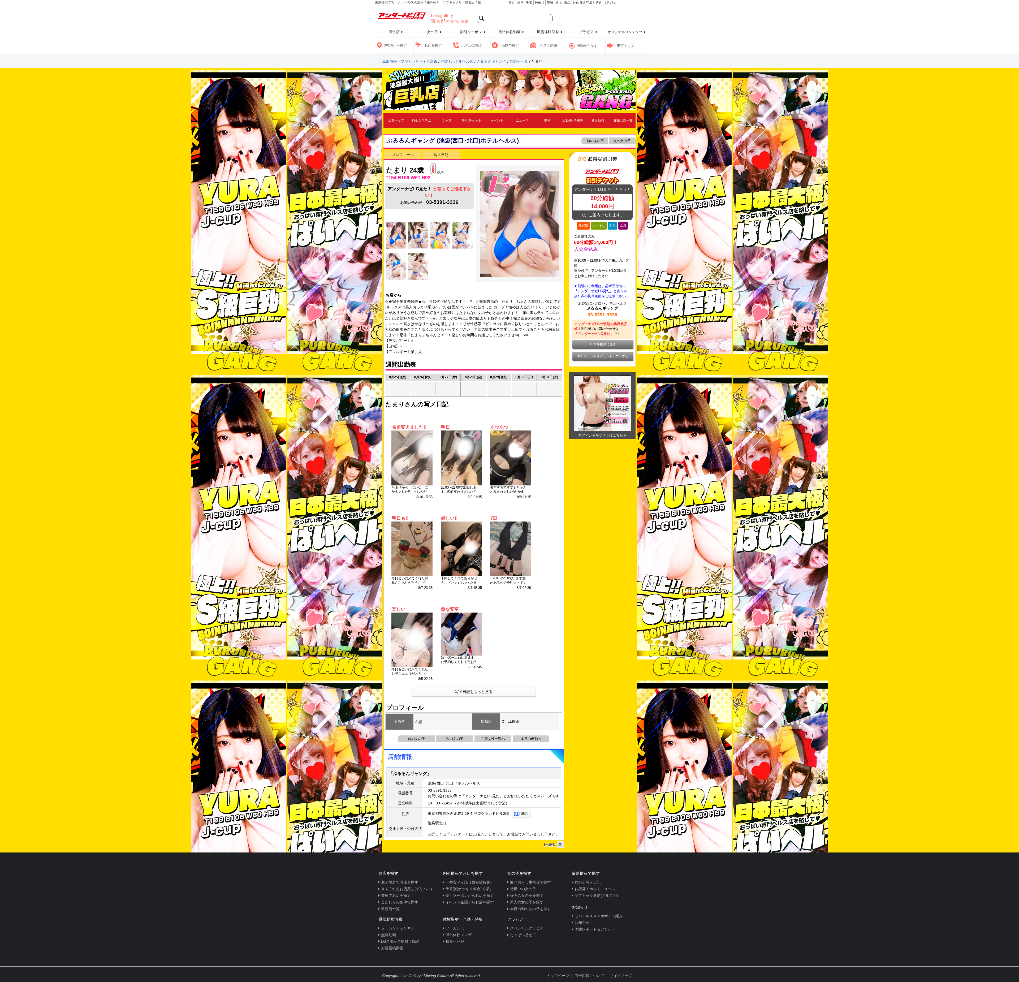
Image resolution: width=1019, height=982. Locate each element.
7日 (493, 518)
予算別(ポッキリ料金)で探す (469, 889)
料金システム (421, 120)
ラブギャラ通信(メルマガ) (596, 895)
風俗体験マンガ (459, 935)
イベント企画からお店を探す (470, 902)
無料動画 (388, 935)
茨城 (550, 3)
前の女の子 (595, 141)
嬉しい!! (449, 518)
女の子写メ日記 (588, 882)
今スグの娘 (548, 45)
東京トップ (625, 46)
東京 (511, 3)
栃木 (558, 3)
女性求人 (610, 3)
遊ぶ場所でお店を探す (399, 882)
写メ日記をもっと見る (473, 692)
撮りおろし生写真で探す (530, 882)
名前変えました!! (409, 427)
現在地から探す (394, 45)
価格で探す (510, 45)
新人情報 (597, 120)
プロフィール (403, 155)
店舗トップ (396, 120)
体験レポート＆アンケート (597, 929)
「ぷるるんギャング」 (410, 773)
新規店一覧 (390, 909)
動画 (547, 120)
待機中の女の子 (523, 889)
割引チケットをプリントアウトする (602, 356)
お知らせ (582, 922)
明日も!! (400, 518)
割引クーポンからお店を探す (470, 895)
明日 (445, 427)
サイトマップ (621, 976)
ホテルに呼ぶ (471, 45)
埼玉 (520, 3)
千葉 (529, 3)
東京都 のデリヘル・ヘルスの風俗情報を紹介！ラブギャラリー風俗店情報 (428, 2)
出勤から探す (587, 46)
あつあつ (499, 427)
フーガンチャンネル (397, 928)
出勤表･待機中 (572, 120)
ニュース (522, 120)
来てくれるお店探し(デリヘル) (406, 889)
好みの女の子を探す (526, 895)
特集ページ (455, 941)
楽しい (398, 609)
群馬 (567, 3)
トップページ (558, 976)
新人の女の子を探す (526, 902)
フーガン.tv (455, 928)
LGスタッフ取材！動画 (400, 941)
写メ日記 (441, 155)
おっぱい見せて (523, 935)
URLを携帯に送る (603, 344)
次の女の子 (622, 141)
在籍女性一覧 (623, 120)
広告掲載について (589, 976)
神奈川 (539, 3)
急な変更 (450, 609)
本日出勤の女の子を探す (530, 909)
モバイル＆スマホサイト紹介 (599, 916)
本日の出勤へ (531, 739)
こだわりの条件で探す (399, 902)
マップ (446, 120)
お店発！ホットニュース (595, 889)
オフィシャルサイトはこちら (600, 435)
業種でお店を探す (396, 895)
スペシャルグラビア (526, 928)
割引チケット (471, 120)
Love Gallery (410, 976)
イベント (497, 120)
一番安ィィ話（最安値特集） (470, 882)
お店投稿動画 (392, 948)
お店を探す (433, 45)
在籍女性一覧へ (493, 739)
